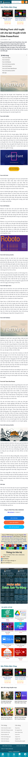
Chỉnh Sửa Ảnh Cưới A (6, 728)
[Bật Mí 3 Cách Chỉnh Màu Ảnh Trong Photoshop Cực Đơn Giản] (21, 712)
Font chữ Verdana (7, 66)
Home (14, 756)
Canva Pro (13, 539)
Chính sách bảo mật (21, 745)
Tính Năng (4, 725)
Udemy (15, 543)
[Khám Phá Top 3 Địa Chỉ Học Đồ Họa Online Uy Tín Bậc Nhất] (7, 712)
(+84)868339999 (16, 751)
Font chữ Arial (6, 60)
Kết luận (4, 73)
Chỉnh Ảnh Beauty (5, 741)
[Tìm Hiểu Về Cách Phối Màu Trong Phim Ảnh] (7, 696)
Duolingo (11, 543)
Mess (19, 756)
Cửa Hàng (18, 725)
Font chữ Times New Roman (9, 68)
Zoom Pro (20, 543)
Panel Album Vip (18, 732)
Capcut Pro (7, 539)
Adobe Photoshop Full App (16, 538)
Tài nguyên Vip (18, 730)
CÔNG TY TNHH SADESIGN (7, 748)
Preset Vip (17, 728)
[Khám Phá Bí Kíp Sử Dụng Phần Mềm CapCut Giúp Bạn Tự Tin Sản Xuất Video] (21, 696)
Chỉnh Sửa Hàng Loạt (6, 736)
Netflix (25, 541)
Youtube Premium (17, 541)
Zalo (8, 756)
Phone (2, 756)
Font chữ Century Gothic (8, 64)
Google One (19, 539)
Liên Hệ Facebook (14, 527)
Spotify (6, 543)
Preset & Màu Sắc (5, 734)
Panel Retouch (5, 538)
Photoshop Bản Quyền (20, 741)
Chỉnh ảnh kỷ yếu (5, 739)
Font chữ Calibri (6, 57)
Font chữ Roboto (6, 62)
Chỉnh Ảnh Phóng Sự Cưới (7, 730)
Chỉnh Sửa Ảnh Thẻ (5, 732)
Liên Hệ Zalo (14, 518)
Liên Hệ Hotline (14, 522)
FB (25, 756)
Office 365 (10, 541)
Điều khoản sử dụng (7, 745)
